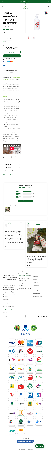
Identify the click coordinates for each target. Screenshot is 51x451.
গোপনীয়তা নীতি (35, 290)
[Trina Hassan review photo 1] (36, 240)
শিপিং (8, 33)
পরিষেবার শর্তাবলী (35, 282)
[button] (2, 6)
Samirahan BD (23, 449)
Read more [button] (10, 244)
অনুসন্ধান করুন (35, 279)
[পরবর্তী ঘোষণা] (48, 1)
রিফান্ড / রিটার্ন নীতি (36, 285)
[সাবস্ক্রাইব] (24, 316)
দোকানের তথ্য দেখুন (7, 74)
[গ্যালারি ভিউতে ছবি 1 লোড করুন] (28, 37)
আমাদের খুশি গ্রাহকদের (36, 293)
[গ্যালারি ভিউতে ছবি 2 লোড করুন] (33, 37)
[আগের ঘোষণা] (2, 1)
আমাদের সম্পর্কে (35, 273)
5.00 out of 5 (29, 187)
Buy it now (11, 56)
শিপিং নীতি (34, 288)
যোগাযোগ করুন (35, 276)
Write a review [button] (25, 200)
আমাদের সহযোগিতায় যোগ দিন (37, 296)
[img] (8, 223)
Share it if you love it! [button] (8, 174)
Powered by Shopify (29, 449)
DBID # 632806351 (7, 309)
